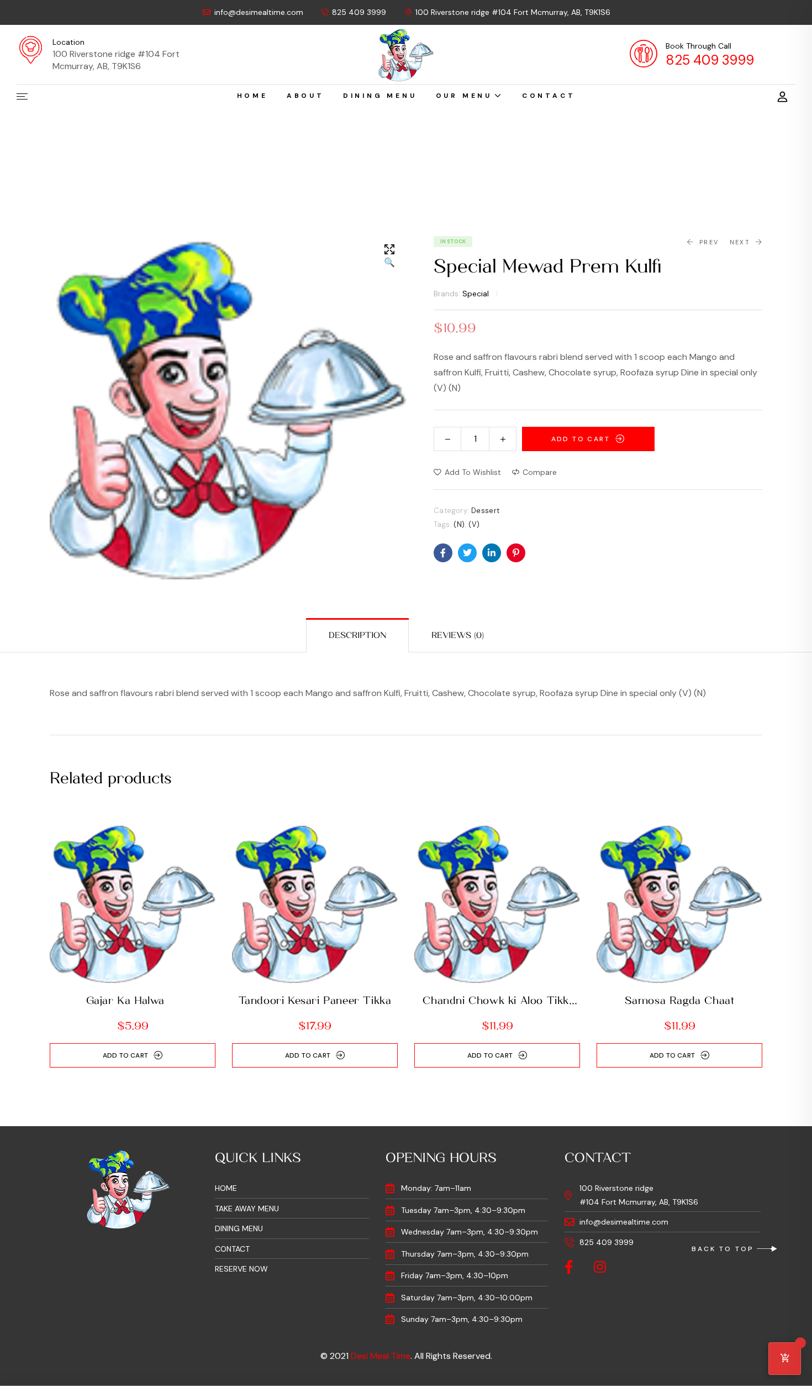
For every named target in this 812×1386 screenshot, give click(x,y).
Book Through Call (698, 46)
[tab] (357, 635)
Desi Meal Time (380, 1356)
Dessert (485, 510)
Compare (540, 472)
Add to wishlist (473, 472)
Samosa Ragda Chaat (680, 1000)
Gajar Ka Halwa (133, 1000)
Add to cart (580, 439)
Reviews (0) (457, 635)
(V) (473, 524)
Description (357, 635)
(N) (459, 524)
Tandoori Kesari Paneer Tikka (315, 1000)
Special (475, 294)
